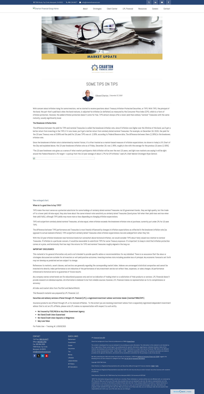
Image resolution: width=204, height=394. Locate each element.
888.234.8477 (43, 339)
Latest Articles (72, 361)
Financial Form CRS (99, 337)
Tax (69, 351)
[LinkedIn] (155, 2)
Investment (72, 342)
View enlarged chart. (41, 200)
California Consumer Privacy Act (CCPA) (148, 356)
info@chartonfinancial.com (91, 2)
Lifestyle (71, 358)
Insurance (71, 348)
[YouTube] (162, 2)
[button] (85, 8)
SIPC (157, 366)
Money (70, 355)
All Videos (71, 364)
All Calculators (72, 367)
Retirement (71, 339)
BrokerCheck (130, 341)
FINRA (152, 366)
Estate (70, 345)
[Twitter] (149, 2)
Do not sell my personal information (135, 358)
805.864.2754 (41, 342)
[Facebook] (168, 2)
